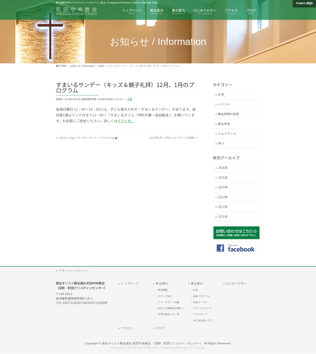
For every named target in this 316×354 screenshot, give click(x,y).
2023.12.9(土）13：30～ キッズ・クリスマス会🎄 (87, 137)
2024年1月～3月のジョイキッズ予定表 (173, 137)
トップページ (130, 283)
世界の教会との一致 (168, 314)
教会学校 (224, 124)
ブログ (160, 328)
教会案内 (162, 283)
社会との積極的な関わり (171, 308)
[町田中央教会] (76, 12)
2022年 (223, 206)
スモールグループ (202, 308)
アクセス (127, 328)
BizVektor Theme (158, 347)
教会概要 (162, 289)
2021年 (223, 216)
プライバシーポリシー (73, 270)
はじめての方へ (236, 283)
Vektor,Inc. (182, 347)
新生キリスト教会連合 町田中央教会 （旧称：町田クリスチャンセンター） (152, 343)
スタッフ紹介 (165, 296)
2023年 (223, 197)
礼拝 (221, 94)
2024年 (223, 187)
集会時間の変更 (228, 114)
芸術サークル (200, 302)
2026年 (223, 167)
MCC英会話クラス (202, 320)
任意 (129, 99)
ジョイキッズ (227, 133)
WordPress (135, 347)
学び (221, 143)
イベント (224, 104)
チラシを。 (126, 120)
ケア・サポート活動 (168, 302)
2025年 (223, 177)
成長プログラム (201, 296)
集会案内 (197, 283)
